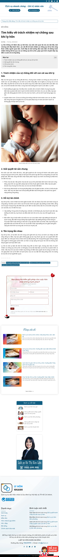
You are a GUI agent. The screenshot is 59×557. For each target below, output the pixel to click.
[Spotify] (35, 546)
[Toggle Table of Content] (54, 57)
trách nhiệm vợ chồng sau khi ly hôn (10, 265)
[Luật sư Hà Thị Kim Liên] (29, 452)
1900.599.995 (27, 543)
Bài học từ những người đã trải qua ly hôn (40, 262)
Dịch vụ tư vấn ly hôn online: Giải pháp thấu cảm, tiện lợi (38, 335)
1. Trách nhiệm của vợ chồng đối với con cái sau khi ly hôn (20, 60)
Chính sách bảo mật (40, 311)
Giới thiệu (4, 513)
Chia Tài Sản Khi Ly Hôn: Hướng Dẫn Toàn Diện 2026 (38, 377)
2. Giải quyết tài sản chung (11, 62)
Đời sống (4, 27)
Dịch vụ (3, 515)
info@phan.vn (43, 543)
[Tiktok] (32, 546)
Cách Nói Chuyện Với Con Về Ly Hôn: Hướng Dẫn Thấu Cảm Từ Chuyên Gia (39, 364)
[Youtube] (29, 546)
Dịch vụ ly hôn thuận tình (31, 427)
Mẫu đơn (4, 518)
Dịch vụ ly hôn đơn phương (32, 417)
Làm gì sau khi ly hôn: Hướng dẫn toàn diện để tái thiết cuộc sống (39, 349)
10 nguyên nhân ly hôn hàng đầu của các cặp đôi (18, 262)
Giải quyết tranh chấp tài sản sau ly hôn (31, 422)
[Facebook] (24, 546)
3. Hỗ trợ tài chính (8, 64)
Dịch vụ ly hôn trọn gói (30, 407)
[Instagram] (27, 546)
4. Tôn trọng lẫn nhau (9, 66)
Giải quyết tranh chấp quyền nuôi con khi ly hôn (32, 412)
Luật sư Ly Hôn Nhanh (24, 555)
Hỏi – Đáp (4, 523)
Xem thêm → (29, 391)
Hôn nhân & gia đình (8, 521)
